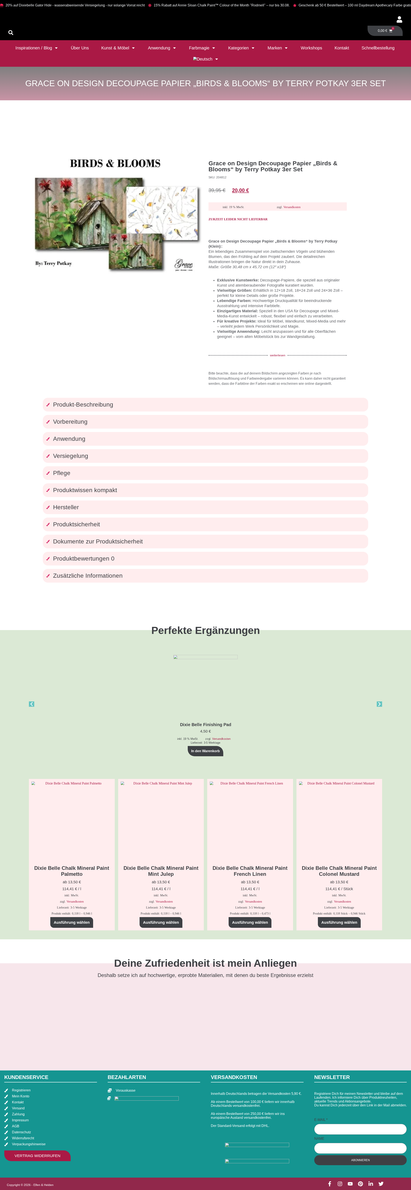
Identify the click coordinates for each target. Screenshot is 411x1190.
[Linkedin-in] (370, 1183)
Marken (275, 48)
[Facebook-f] (329, 1183)
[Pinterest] (360, 1183)
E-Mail (321, 1120)
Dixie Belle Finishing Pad (205, 724)
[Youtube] (350, 1183)
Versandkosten (292, 207)
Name (319, 1138)
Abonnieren (360, 1160)
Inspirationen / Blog (33, 48)
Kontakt (342, 48)
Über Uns (80, 48)
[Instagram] (339, 1183)
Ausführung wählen (72, 922)
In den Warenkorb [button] (205, 751)
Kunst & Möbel (115, 48)
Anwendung (159, 48)
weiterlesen (277, 355)
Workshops (311, 48)
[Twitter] (381, 1183)
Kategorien (238, 48)
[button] (31, 704)
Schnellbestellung (378, 48)
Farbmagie (199, 48)
